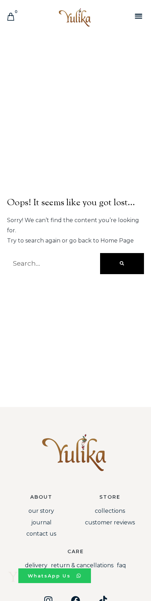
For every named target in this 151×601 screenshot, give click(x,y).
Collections (110, 511)
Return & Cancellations (82, 565)
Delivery (36, 565)
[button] (138, 15)
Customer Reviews (110, 522)
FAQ (121, 565)
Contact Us (41, 533)
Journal (41, 522)
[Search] (122, 263)
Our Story (41, 511)
